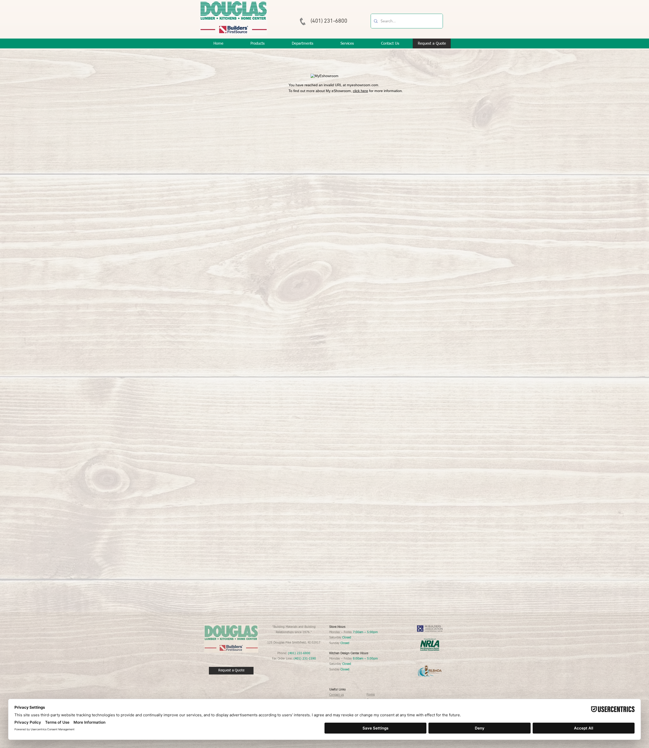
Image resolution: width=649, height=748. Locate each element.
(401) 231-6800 (329, 21)
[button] (347, 43)
